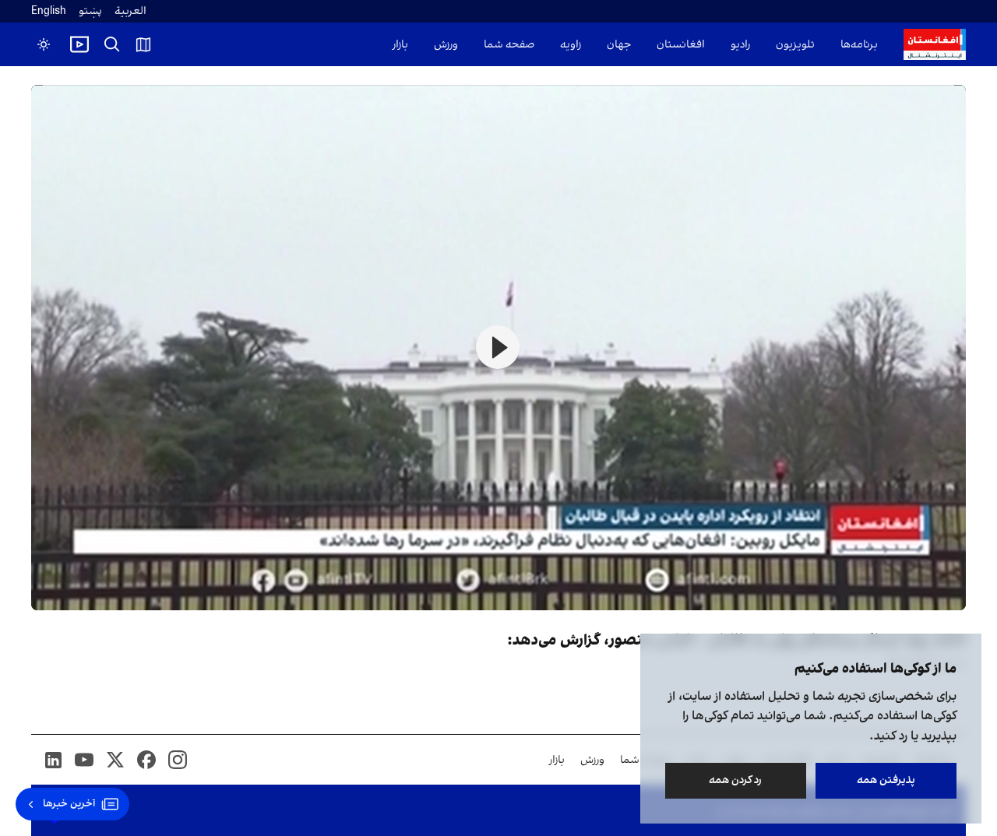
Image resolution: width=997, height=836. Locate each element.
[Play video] (79, 44)
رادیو (740, 45)
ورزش (446, 45)
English (48, 11)
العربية (130, 11)
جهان (619, 45)
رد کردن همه (736, 780)
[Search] (112, 44)
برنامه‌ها (859, 45)
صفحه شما (509, 45)
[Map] (143, 44)
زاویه (570, 45)
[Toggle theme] (43, 44)
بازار (400, 45)
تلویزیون (795, 45)
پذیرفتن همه (886, 780)
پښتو (90, 11)
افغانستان (681, 45)
